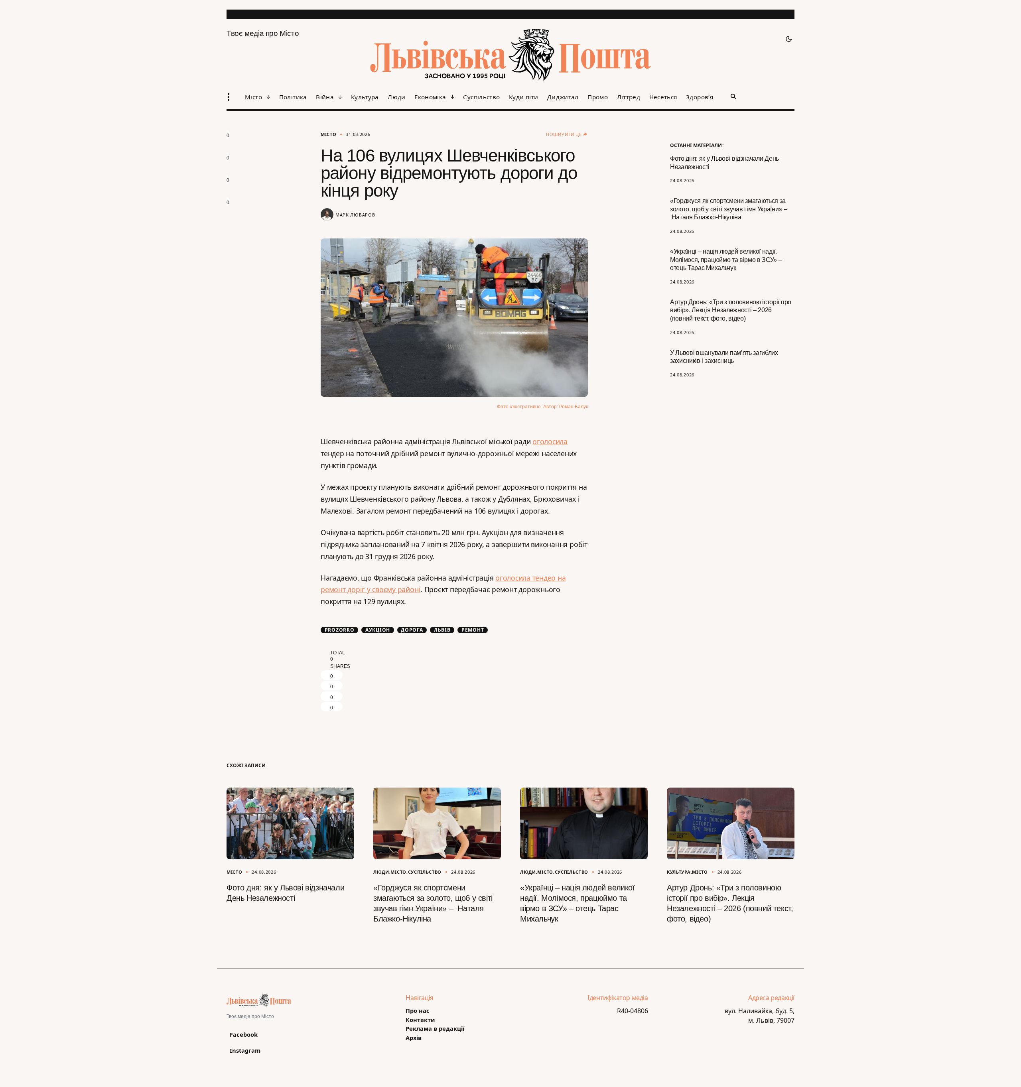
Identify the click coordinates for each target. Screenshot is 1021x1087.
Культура (679, 872)
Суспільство (425, 872)
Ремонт (472, 630)
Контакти (420, 1020)
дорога (412, 630)
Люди (381, 872)
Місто (328, 134)
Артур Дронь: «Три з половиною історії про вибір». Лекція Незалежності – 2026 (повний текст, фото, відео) (730, 310)
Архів (414, 1038)
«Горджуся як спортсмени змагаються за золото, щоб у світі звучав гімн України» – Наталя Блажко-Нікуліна (728, 209)
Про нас (418, 1011)
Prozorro (340, 630)
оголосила (550, 441)
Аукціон (377, 630)
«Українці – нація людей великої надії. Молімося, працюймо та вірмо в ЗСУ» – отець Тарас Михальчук (726, 260)
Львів (442, 630)
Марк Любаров (355, 215)
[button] (786, 39)
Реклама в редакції (435, 1029)
